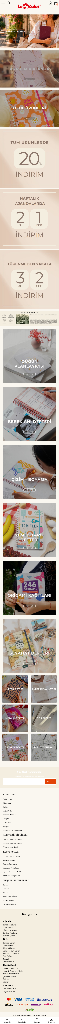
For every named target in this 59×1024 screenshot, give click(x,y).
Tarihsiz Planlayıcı (10, 933)
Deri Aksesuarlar (9, 988)
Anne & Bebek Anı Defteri (13, 971)
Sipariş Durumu (9, 900)
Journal (6, 959)
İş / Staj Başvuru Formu (11, 856)
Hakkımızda (7, 799)
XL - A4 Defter (9, 948)
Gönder (50, 781)
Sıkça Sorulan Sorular (11, 847)
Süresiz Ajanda (9, 935)
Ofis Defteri (7, 956)
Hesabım (6, 888)
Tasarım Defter (9, 942)
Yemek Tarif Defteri (11, 973)
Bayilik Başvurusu (10, 864)
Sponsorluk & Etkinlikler (12, 830)
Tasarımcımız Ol (9, 860)
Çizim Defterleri (9, 976)
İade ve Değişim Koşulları (12, 839)
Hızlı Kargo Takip (9, 904)
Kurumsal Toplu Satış (11, 868)
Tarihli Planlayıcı (9, 924)
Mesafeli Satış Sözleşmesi (12, 843)
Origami (6, 979)
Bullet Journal (8, 961)
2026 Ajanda (8, 927)
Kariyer (6, 826)
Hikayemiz (7, 803)
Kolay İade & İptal (10, 896)
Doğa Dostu (7, 811)
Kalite (5, 807)
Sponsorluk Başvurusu (11, 875)
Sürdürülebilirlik (9, 814)
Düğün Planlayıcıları (11, 968)
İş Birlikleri (7, 822)
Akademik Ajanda (10, 930)
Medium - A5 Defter (11, 953)
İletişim (6, 818)
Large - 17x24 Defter (11, 950)
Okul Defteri (8, 945)
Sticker (6, 981)
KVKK (5, 892)
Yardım (5, 885)
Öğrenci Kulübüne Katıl (12, 871)
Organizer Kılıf (9, 991)
